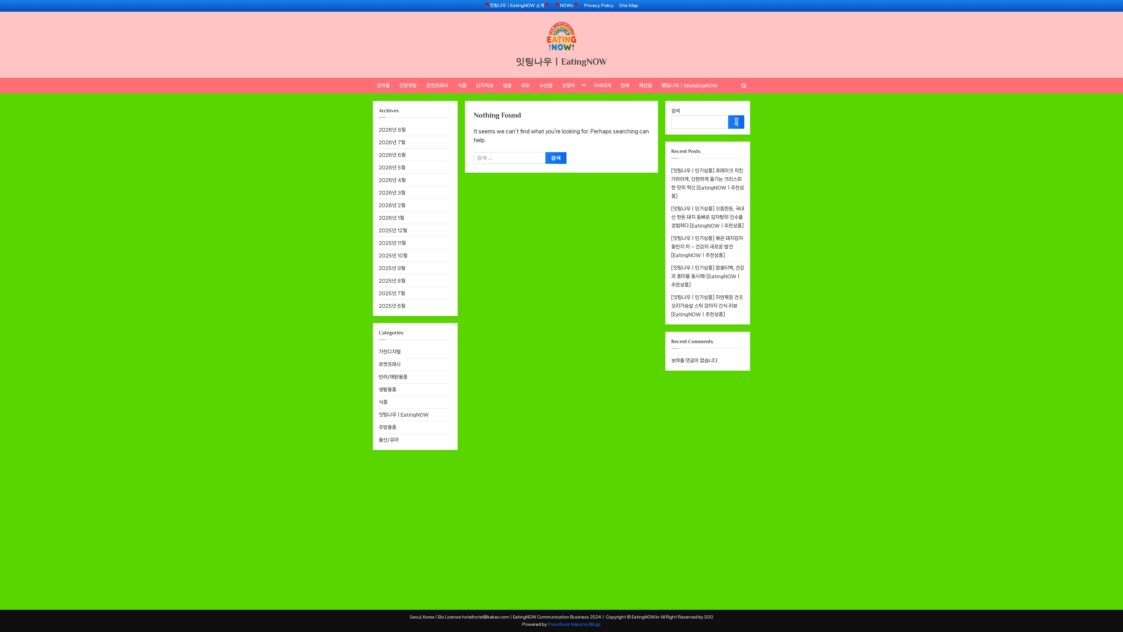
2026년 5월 (392, 167)
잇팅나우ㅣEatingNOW (561, 61)
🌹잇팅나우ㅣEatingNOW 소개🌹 (517, 5)
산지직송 (484, 85)
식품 (462, 85)
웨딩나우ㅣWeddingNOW (690, 85)
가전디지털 (390, 351)
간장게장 (408, 85)
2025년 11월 (392, 242)
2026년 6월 (392, 154)
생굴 (507, 85)
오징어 (568, 85)
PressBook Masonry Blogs (574, 624)
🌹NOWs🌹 (567, 5)
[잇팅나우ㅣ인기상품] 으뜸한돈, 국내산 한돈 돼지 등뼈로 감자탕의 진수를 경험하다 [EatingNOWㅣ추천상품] (707, 217)
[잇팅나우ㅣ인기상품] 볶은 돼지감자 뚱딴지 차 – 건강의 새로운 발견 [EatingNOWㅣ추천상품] (707, 247)
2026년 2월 (392, 205)
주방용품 (387, 427)
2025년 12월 (393, 230)
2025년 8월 (392, 280)
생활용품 (387, 389)
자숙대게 (602, 85)
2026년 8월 (392, 129)
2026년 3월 (392, 192)
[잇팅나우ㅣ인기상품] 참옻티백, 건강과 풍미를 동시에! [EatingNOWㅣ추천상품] (707, 276)
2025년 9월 (392, 268)
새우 (525, 85)
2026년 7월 (392, 142)
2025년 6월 (392, 305)
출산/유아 (389, 439)
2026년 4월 (392, 180)
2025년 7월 (392, 293)
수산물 (545, 85)
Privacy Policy (599, 5)
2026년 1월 (391, 217)
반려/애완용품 (393, 376)
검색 (675, 111)
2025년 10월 (393, 255)
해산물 (645, 85)
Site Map (628, 5)
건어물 (383, 85)
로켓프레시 (437, 85)
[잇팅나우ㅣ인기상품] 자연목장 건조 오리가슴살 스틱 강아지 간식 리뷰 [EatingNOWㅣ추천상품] (707, 306)
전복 (625, 85)
